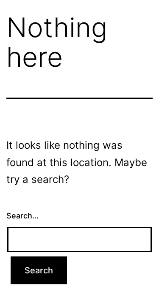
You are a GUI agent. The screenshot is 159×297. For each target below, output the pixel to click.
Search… (22, 215)
